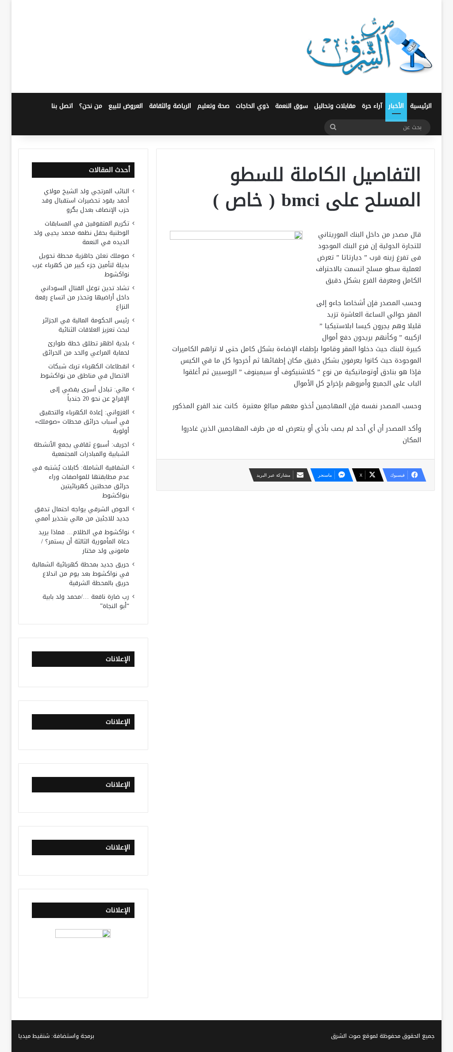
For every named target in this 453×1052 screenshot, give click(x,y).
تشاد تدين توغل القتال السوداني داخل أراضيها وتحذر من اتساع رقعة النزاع (82, 297)
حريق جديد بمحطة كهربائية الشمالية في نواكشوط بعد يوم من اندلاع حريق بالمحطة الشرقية (80, 574)
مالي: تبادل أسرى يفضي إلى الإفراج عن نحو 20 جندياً (89, 394)
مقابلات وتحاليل (335, 106)
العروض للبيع (125, 106)
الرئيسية (421, 106)
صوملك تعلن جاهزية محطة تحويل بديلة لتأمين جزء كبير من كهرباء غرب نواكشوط (80, 265)
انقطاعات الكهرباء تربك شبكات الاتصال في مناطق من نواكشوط (84, 371)
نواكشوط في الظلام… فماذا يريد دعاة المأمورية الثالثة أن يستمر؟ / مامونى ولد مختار (83, 541)
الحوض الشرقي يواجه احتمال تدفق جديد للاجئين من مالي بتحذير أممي (82, 514)
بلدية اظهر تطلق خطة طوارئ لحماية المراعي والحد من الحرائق (85, 348)
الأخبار (396, 106)
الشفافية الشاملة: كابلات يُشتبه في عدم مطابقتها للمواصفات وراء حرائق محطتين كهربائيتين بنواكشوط (80, 481)
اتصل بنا (62, 106)
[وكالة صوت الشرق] (370, 46)
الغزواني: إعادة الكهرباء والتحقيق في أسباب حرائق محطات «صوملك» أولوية (82, 421)
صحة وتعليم (213, 106)
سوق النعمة (291, 106)
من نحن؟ (90, 106)
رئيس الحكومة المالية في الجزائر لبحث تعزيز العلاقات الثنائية (85, 325)
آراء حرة (372, 106)
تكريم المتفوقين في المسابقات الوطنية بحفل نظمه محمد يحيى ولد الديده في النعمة (81, 233)
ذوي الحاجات (252, 106)
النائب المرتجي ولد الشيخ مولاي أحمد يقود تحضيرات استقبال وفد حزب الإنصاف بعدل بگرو (85, 200)
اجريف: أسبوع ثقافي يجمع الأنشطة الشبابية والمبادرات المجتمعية (81, 449)
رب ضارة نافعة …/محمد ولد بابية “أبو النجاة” (85, 601)
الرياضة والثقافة (170, 106)
